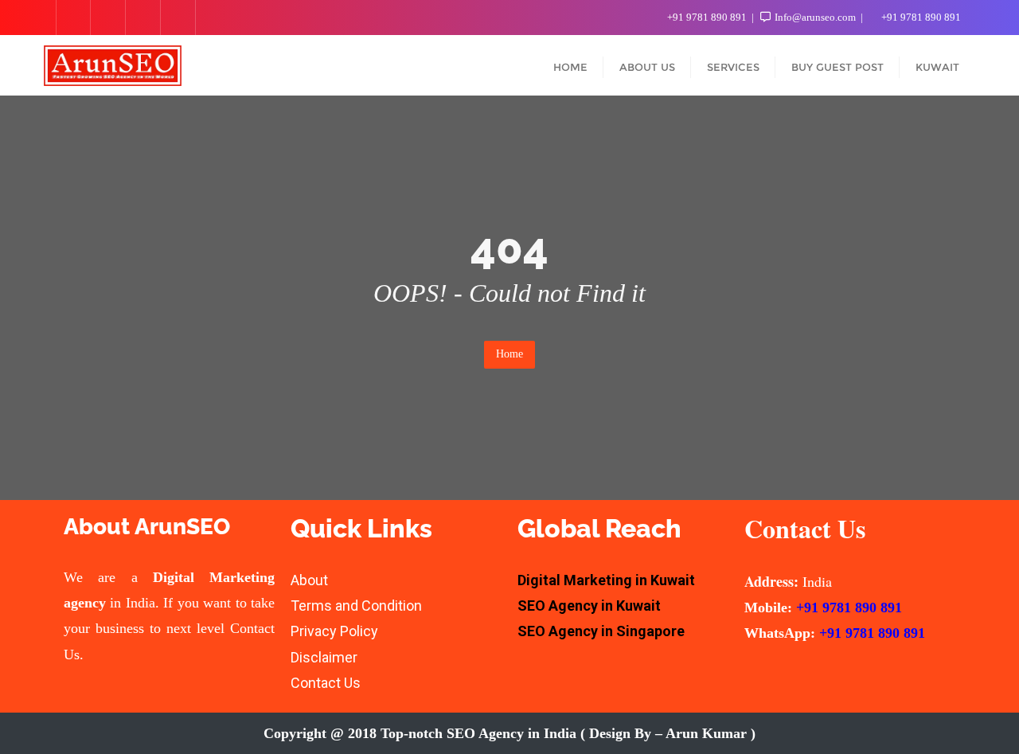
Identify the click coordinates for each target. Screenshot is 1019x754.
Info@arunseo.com (815, 17)
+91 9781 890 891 (707, 17)
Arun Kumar (706, 733)
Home (509, 354)
